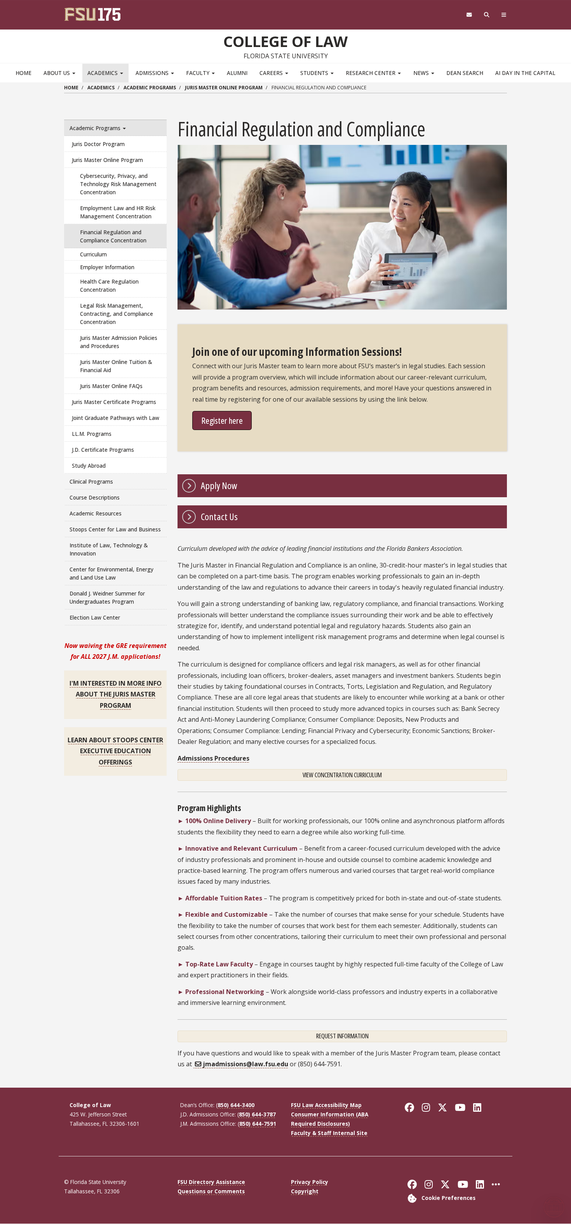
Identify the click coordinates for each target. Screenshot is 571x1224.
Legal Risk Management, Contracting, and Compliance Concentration (116, 314)
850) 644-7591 (257, 1123)
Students (315, 73)
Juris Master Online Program (224, 87)
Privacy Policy (309, 1182)
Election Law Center (95, 617)
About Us (57, 73)
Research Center (371, 73)
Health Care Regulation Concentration (109, 285)
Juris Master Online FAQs (111, 386)
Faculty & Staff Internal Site (329, 1133)
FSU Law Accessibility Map (326, 1105)
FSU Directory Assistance (211, 1182)
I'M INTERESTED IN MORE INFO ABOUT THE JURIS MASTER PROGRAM (116, 694)
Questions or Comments (211, 1191)
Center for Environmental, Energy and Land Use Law (111, 573)
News (421, 73)
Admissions (153, 73)
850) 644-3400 (236, 1105)
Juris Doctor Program (98, 144)
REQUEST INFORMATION (342, 1036)
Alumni (237, 73)
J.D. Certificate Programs (103, 449)
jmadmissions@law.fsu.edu (245, 1064)
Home (23, 73)
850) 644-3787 (257, 1114)
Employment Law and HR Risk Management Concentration (117, 212)
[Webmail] (469, 15)
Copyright (305, 1191)
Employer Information (107, 267)
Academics (103, 73)
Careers (271, 73)
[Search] (487, 15)
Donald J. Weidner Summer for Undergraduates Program (107, 597)
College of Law (285, 41)
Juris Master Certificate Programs (114, 402)
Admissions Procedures (213, 758)
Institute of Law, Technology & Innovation (109, 549)
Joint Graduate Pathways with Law (115, 417)
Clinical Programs (91, 481)
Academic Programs (150, 87)
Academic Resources (96, 513)
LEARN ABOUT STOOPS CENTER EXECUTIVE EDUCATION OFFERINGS (115, 751)
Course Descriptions (95, 497)
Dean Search (464, 73)
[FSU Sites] (504, 15)
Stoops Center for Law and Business (115, 529)
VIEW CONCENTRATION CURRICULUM (342, 775)
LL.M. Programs (91, 433)
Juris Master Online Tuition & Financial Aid (116, 366)
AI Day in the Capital (525, 73)
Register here (222, 420)
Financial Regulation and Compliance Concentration (113, 236)
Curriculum (93, 254)
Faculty (198, 73)
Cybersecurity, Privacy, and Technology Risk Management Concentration (118, 184)
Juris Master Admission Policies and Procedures (118, 342)
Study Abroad (89, 465)
